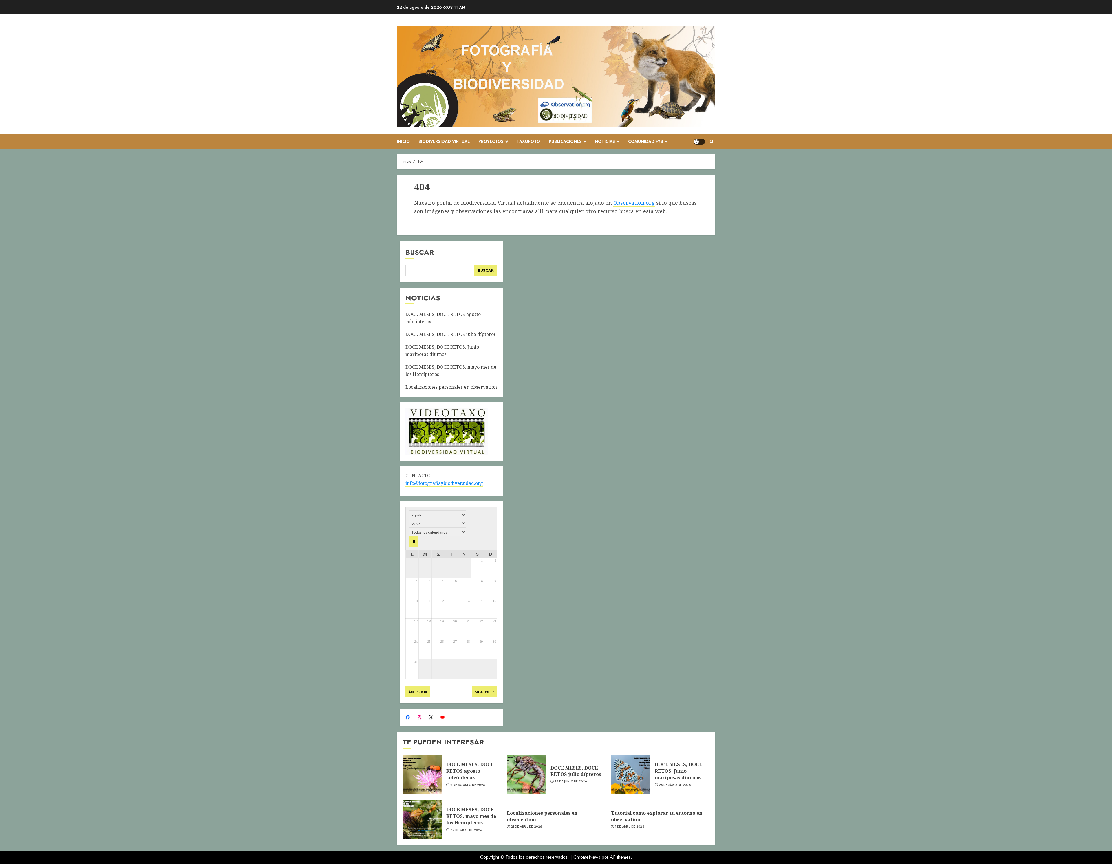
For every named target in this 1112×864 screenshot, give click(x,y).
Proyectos (491, 141)
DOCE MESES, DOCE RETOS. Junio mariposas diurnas (678, 771)
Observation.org (634, 202)
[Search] (711, 141)
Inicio (403, 141)
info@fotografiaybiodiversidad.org (444, 483)
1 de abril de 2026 (629, 827)
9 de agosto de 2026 (467, 785)
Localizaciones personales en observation (451, 387)
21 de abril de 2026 (526, 827)
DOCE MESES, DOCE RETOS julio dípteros (450, 334)
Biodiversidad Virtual (444, 141)
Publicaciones (565, 141)
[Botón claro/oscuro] (699, 142)
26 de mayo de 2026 (675, 785)
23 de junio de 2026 (571, 781)
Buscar (419, 252)
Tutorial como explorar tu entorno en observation (656, 816)
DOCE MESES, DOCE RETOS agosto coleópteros (470, 771)
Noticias (605, 141)
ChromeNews (586, 857)
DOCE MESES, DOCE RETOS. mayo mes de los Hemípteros (471, 816)
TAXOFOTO (528, 141)
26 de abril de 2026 (466, 830)
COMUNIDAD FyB (645, 141)
